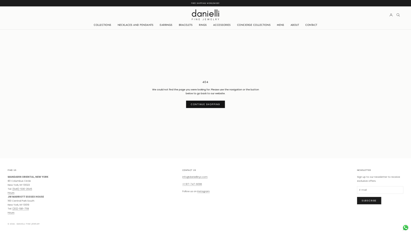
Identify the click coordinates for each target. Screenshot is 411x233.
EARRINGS (166, 24)
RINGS (203, 24)
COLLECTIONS (102, 24)
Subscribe (369, 200)
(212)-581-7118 (20, 208)
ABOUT (295, 24)
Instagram (203, 191)
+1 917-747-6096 (192, 184)
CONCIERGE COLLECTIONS (254, 24)
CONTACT (311, 24)
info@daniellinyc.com (195, 177)
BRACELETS (185, 24)
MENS (280, 24)
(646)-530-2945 (22, 189)
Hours (11, 192)
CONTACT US (189, 170)
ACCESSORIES (222, 24)
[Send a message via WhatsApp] (405, 227)
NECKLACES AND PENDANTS (135, 24)
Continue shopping (205, 104)
